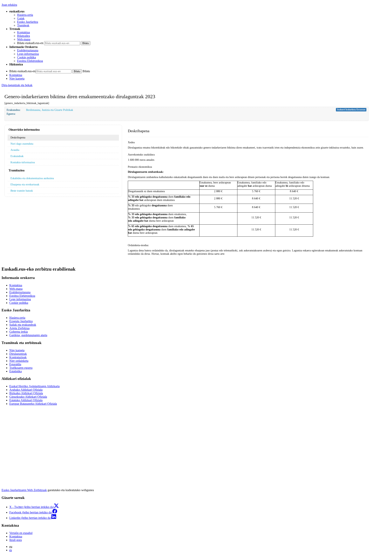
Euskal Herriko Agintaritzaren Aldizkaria (34, 386)
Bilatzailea (23, 35)
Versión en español (20, 533)
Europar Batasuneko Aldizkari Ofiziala (33, 403)
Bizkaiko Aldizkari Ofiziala (26, 393)
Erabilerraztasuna (27, 50)
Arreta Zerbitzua (19, 328)
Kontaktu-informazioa (22, 162)
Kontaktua (23, 32)
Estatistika (15, 371)
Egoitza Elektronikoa (30, 61)
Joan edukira (9, 4)
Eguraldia (15, 364)
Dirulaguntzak (18, 353)
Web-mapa (23, 39)
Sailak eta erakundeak (22, 324)
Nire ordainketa (18, 360)
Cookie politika (26, 57)
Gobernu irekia (18, 331)
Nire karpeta (16, 78)
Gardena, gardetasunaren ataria (28, 335)
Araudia (14, 149)
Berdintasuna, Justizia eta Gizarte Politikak (49, 109)
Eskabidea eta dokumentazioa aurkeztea (32, 178)
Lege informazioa (20, 299)
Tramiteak (23, 25)
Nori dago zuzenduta (21, 143)
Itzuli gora (15, 540)
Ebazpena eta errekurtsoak (24, 184)
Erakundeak (17, 156)
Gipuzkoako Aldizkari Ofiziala (28, 396)
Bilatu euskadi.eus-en (30, 43)
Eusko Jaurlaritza (27, 21)
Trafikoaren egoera (20, 367)
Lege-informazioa (28, 54)
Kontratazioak (18, 357)
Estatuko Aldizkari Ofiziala (26, 400)
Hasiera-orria (25, 15)
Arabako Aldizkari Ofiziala (26, 389)
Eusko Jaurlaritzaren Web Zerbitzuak (24, 490)
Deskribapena (17, 137)
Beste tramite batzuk (21, 190)
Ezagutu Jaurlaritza (21, 321)
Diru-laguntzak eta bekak (17, 85)
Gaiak (20, 18)
